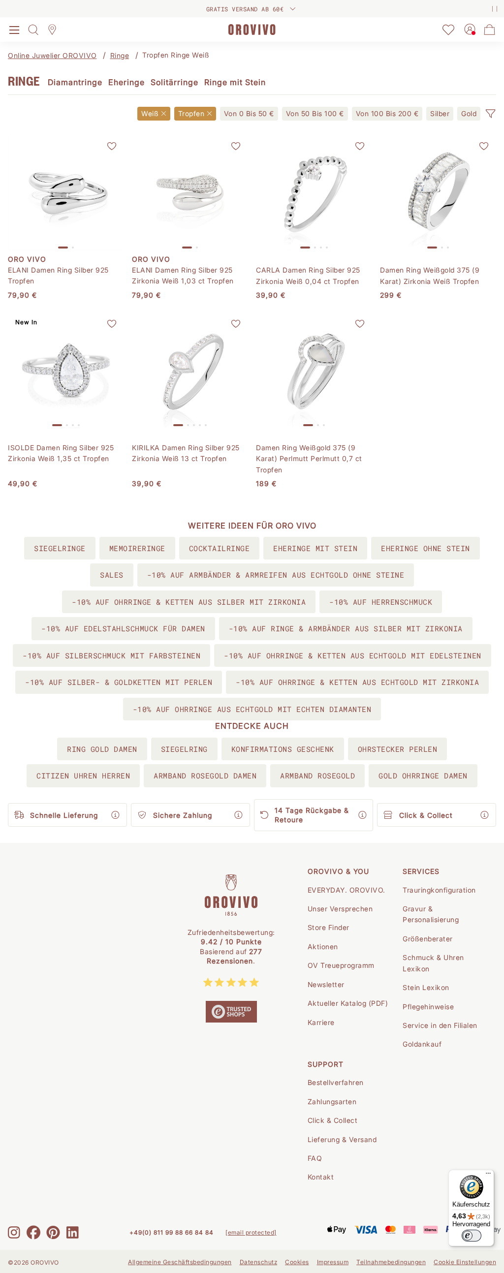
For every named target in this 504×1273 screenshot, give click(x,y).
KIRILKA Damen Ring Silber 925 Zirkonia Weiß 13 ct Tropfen (186, 453)
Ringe (119, 55)
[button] (490, 113)
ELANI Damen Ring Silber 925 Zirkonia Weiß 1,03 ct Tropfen (183, 275)
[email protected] (251, 1232)
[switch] (471, 1236)
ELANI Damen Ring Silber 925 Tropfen (58, 275)
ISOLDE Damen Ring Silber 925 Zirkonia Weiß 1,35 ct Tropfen (61, 453)
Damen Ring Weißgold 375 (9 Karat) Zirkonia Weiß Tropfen (429, 275)
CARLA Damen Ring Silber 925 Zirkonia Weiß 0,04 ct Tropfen (308, 275)
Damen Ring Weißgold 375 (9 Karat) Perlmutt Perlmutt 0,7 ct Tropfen (309, 458)
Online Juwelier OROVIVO (52, 55)
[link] (249, 114)
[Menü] (488, 1175)
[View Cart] (489, 29)
